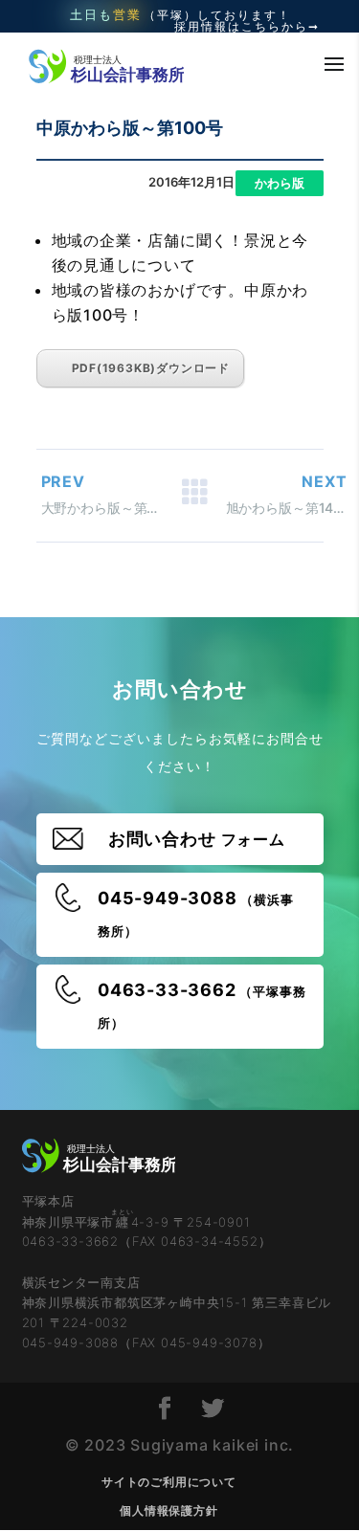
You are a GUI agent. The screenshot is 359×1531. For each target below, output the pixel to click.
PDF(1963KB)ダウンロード (151, 368)
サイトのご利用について (168, 1482)
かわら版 (279, 182)
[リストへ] (194, 496)
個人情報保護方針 (168, 1510)
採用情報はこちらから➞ (247, 27)
